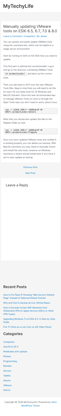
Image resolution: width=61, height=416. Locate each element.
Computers (29, 36)
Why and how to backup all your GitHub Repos (26, 303)
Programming (10, 361)
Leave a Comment (12, 36)
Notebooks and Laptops (15, 351)
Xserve (6, 390)
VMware (7, 385)
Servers (7, 370)
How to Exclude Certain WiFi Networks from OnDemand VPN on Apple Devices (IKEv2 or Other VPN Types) (28, 310)
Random (7, 366)
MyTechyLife (18, 6)
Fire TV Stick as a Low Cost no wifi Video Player (27, 327)
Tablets (7, 375)
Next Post (30, 173)
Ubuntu (7, 380)
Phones (7, 356)
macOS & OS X (10, 346)
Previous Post (30, 167)
